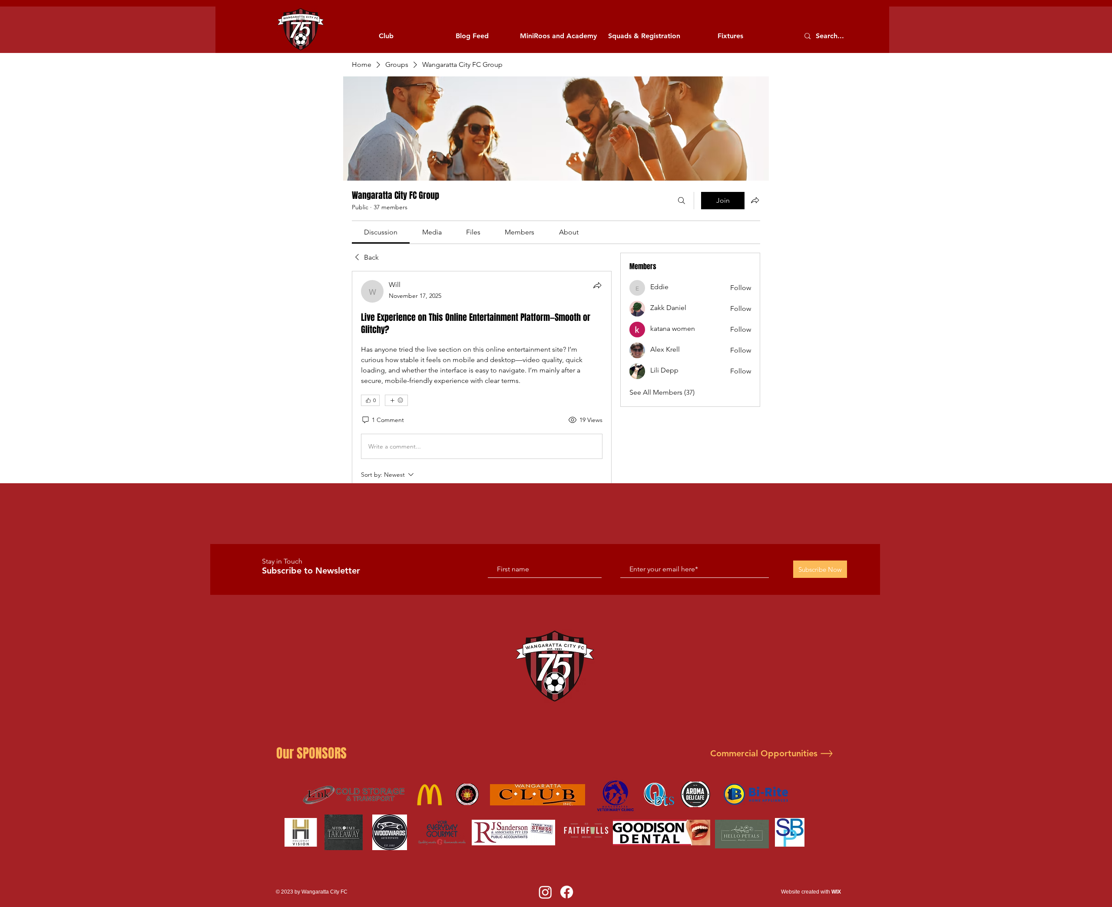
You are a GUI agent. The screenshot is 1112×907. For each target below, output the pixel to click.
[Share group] (755, 200)
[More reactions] (396, 400)
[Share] (597, 285)
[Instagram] (545, 892)
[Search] (681, 200)
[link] (380, 232)
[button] (386, 36)
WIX (836, 892)
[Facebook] (566, 892)
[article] (482, 426)
